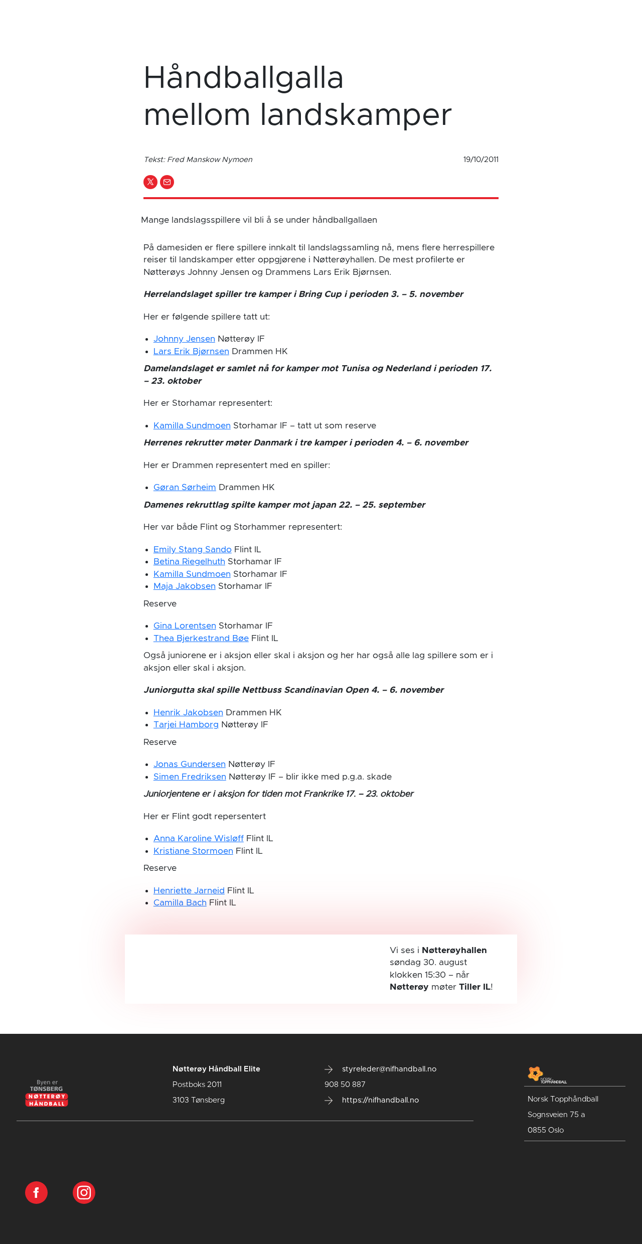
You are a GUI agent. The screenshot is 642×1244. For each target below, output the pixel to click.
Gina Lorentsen (184, 626)
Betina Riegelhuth (189, 561)
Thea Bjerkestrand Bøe (201, 638)
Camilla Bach (180, 902)
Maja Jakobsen (184, 586)
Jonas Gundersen (189, 764)
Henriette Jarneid (189, 890)
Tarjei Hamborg (186, 724)
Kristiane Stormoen (193, 851)
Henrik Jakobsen (188, 712)
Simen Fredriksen (189, 777)
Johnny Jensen (184, 339)
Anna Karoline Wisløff (198, 838)
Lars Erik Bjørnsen (191, 351)
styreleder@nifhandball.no (388, 1069)
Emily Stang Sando (192, 549)
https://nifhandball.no (379, 1100)
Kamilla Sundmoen (192, 425)
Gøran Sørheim (184, 487)
